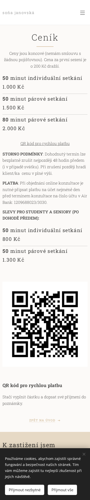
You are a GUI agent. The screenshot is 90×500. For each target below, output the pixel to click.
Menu (83, 13)
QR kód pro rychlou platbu (45, 143)
